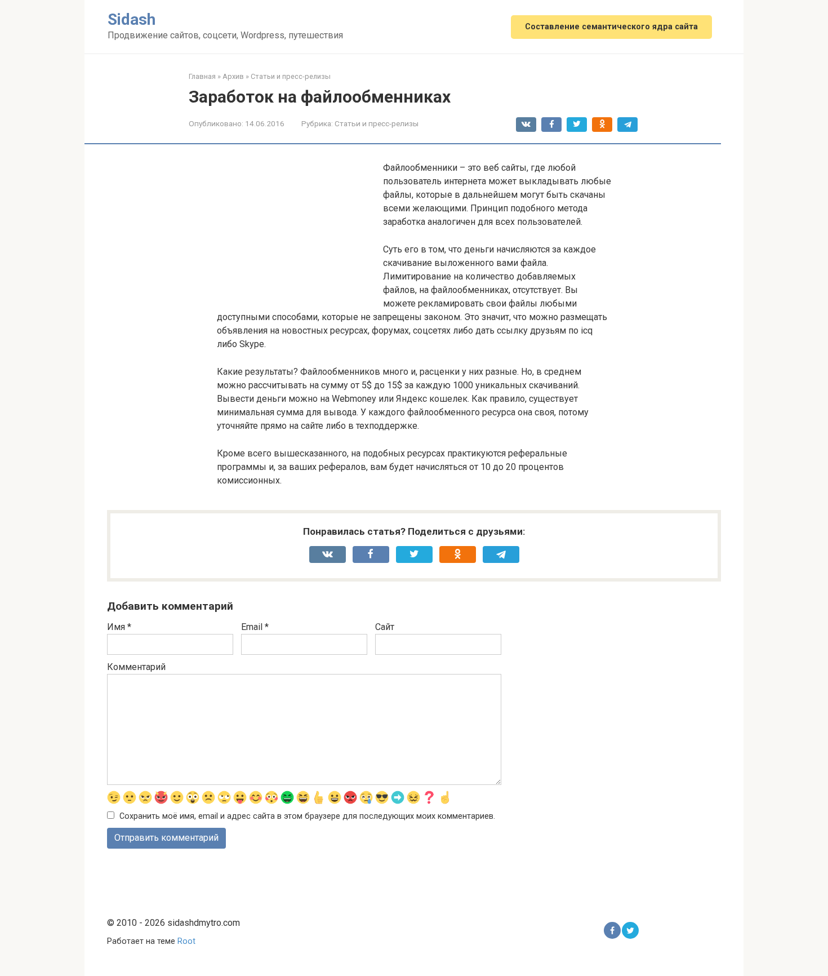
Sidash (131, 19)
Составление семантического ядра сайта (611, 27)
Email (255, 627)
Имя (119, 627)
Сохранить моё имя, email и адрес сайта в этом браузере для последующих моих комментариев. (307, 816)
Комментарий (136, 667)
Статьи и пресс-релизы (377, 123)
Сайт (384, 627)
